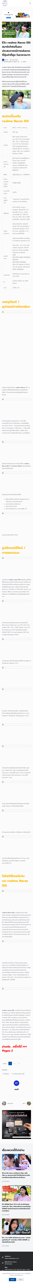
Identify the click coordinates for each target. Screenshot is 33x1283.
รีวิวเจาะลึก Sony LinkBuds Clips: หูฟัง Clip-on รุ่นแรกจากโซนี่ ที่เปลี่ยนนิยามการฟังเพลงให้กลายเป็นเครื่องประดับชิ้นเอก (16, 1175)
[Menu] (30, 3)
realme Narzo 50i (18, 1074)
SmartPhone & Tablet (10, 62)
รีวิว (18, 62)
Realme (6, 1074)
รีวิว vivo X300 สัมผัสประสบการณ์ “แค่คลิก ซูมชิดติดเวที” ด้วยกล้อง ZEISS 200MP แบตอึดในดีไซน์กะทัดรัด (16, 1240)
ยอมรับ (12, 1279)
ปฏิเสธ (20, 1279)
